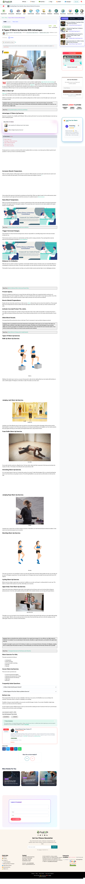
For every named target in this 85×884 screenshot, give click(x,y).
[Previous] (6, 6)
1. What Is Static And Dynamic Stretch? (12, 687)
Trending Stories (64, 18)
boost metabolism (23, 239)
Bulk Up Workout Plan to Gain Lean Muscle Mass (18, 288)
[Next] (81, 6)
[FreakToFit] (7, 1)
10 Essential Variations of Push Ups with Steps (17, 109)
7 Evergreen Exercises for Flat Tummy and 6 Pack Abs (19, 650)
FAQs (37, 873)
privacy (40, 849)
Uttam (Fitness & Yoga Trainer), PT (23, 729)
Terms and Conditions (49, 873)
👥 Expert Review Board (6, 865)
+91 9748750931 (30, 863)
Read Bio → (13, 742)
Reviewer (6, 731)
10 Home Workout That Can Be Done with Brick (18, 227)
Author (6, 729)
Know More (27, 724)
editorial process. (37, 736)
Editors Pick (72, 18)
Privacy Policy (41, 873)
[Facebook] (38, 835)
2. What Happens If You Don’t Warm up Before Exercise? (16, 691)
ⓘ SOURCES (6, 716)
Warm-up (4, 93)
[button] (81, 1)
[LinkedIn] (47, 835)
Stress (29, 303)
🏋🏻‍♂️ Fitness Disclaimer (29, 721)
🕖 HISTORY (14, 716)
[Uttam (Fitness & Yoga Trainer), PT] (12, 730)
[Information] (15, 42)
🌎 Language (68, 1)
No (32, 758)
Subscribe (76, 1)
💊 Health (58, 1)
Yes (27, 758)
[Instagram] (42, 835)
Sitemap (32, 873)
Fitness (6, 17)
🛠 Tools (24, 1)
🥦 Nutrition (42, 1)
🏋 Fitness (32, 1)
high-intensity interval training (47, 81)
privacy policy (78, 94)
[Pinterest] (44, 835)
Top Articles (80, 18)
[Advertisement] (29, 162)
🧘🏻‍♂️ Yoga (50, 1)
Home (3, 17)
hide (11, 136)
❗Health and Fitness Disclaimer (8, 863)
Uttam (50, 875)
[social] (15, 731)
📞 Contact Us (5, 860)
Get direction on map (26, 860)
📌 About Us (4, 856)
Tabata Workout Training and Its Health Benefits (18, 332)
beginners (32, 84)
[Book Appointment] (29, 216)
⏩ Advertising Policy (6, 867)
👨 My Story (4, 858)
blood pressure (41, 196)
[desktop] (29, 251)
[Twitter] (40, 835)
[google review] (73, 862)
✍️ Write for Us (5, 868)
